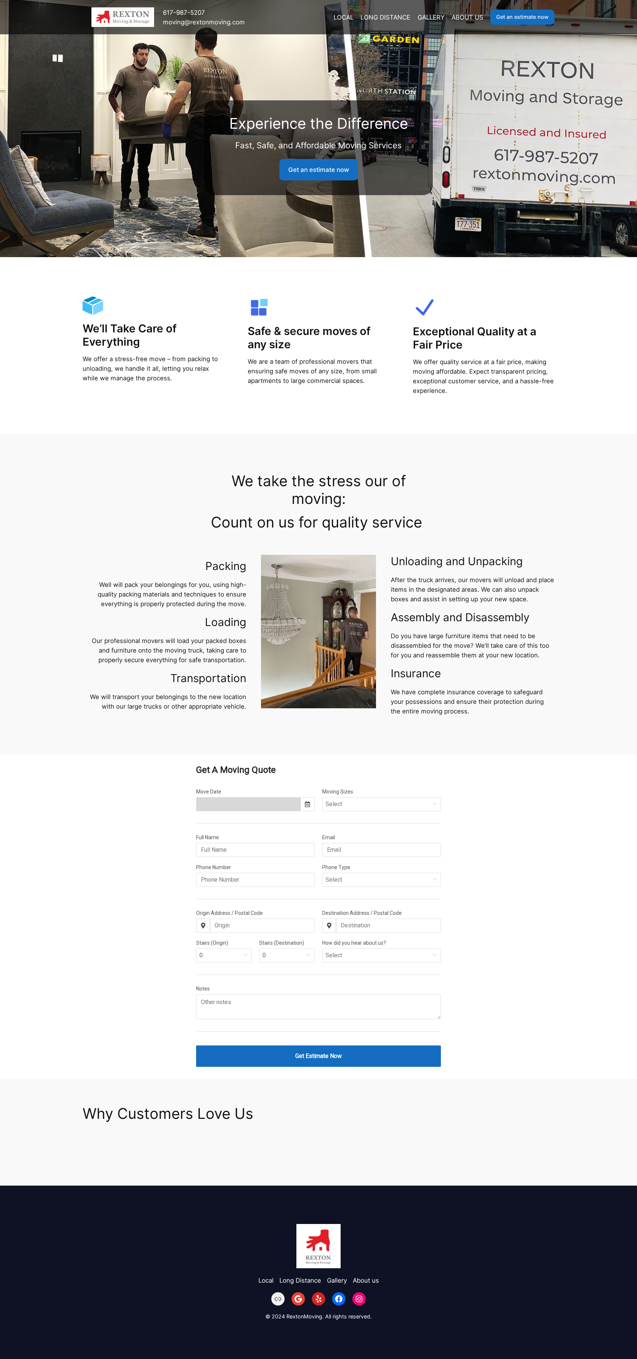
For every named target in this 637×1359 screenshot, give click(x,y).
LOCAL (344, 17)
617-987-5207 (184, 12)
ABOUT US (467, 17)
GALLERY (431, 17)
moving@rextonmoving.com (204, 22)
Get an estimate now (522, 17)
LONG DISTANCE (385, 17)
